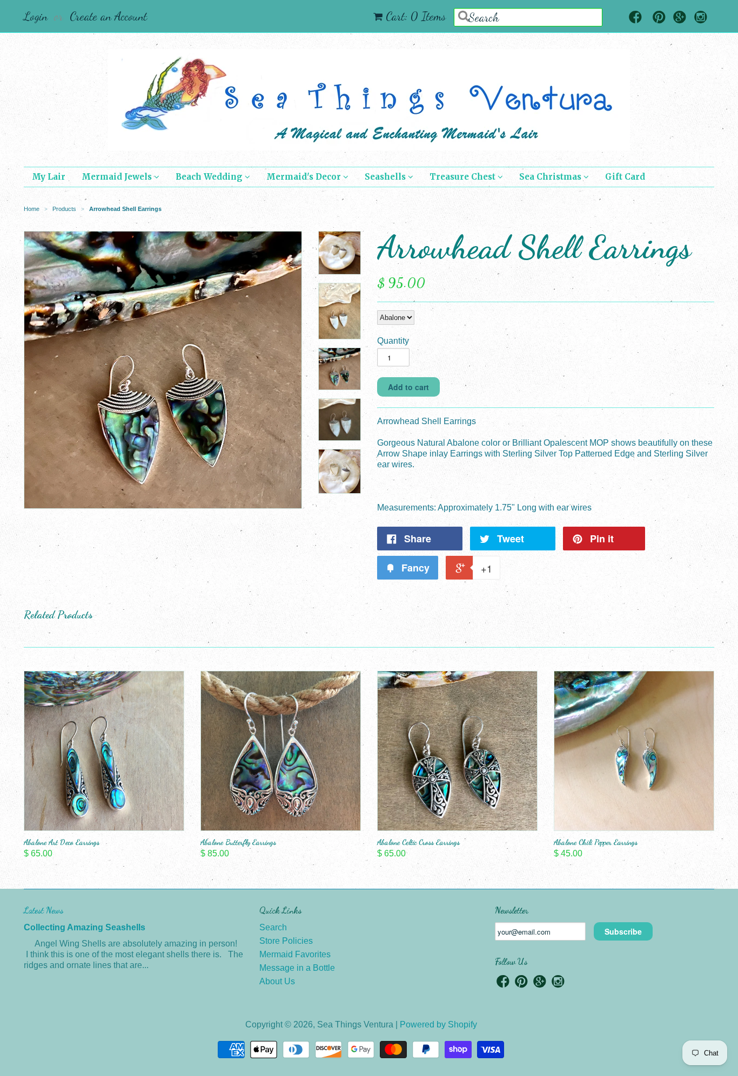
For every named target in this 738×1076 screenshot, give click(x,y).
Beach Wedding (210, 177)
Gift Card (625, 177)
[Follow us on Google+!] (679, 18)
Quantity (393, 340)
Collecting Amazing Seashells (84, 927)
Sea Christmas (551, 177)
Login (36, 16)
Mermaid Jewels (118, 177)
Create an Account (108, 16)
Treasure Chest (464, 177)
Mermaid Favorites (295, 954)
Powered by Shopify (438, 1024)
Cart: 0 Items (416, 16)
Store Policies (286, 940)
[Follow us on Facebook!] (635, 18)
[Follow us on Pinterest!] (659, 18)
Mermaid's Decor (304, 177)
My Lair (48, 177)
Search (273, 927)
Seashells (386, 177)
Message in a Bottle (297, 967)
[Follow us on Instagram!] (700, 18)
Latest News (43, 910)
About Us (277, 981)
